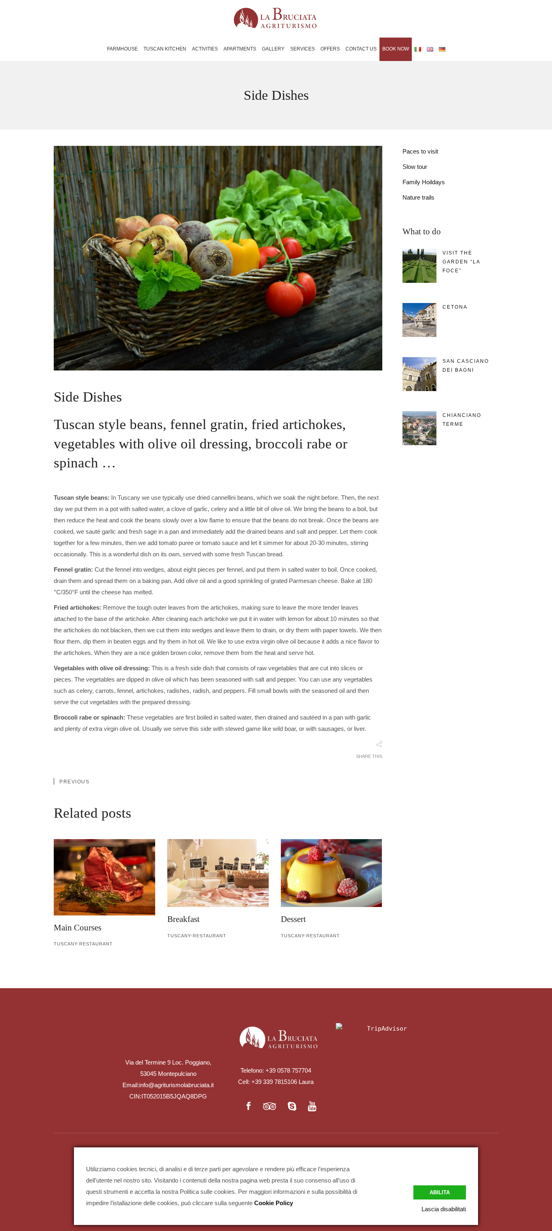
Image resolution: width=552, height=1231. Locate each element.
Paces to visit (420, 151)
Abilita (440, 1192)
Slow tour (414, 166)
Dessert (293, 919)
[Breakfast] (218, 873)
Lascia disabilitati (443, 1209)
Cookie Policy (273, 1202)
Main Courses (77, 927)
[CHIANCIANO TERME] (419, 428)
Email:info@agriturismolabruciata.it (168, 1085)
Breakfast (183, 919)
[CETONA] (419, 320)
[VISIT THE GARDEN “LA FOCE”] (419, 266)
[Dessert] (331, 873)
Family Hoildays (423, 182)
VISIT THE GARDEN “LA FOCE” (461, 262)
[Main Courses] (104, 877)
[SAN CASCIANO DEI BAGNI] (419, 374)
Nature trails (418, 197)
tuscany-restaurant (83, 943)
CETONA (455, 307)
